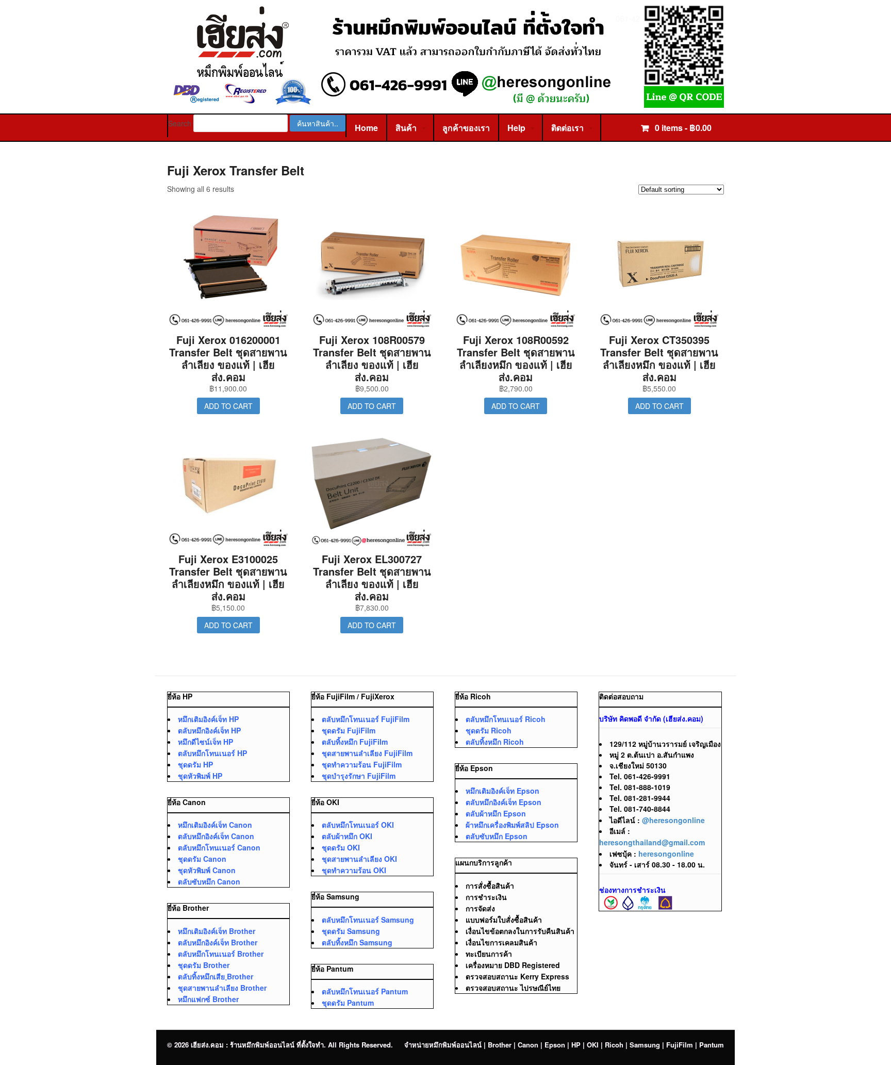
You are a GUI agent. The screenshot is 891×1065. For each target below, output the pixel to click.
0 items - (682, 128)
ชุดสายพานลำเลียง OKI (359, 859)
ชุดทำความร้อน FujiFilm (362, 764)
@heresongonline (673, 820)
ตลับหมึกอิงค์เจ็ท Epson (503, 802)
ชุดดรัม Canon (202, 859)
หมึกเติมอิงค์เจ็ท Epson (502, 790)
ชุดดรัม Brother (203, 965)
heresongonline (666, 853)
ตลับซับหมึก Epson (496, 836)
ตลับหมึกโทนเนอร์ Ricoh (506, 719)
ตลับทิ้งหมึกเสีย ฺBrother (215, 976)
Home (366, 128)
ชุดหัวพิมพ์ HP (200, 776)
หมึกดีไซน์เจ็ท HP (205, 741)
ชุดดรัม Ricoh (489, 730)
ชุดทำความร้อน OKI (354, 870)
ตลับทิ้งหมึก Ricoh (495, 741)
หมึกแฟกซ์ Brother (208, 999)
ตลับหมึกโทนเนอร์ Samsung (368, 919)
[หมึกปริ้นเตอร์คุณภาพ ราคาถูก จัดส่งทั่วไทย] (445, 102)
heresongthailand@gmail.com (652, 842)
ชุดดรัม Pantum (348, 1002)
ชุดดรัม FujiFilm (348, 730)
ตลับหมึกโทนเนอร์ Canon (219, 847)
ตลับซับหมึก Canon (209, 881)
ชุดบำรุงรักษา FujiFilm (358, 776)
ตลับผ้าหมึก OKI (347, 836)
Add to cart (228, 406)
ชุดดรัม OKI (341, 847)
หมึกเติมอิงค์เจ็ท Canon (215, 825)
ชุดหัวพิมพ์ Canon (207, 870)
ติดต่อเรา (567, 128)
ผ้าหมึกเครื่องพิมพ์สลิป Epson (512, 825)
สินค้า (406, 128)
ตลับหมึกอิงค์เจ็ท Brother (217, 942)
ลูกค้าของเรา (466, 128)
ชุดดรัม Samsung (351, 931)
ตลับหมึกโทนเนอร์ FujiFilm (365, 719)
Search (179, 123)
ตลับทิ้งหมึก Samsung (357, 942)
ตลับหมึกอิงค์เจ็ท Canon (216, 836)
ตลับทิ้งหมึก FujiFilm (355, 741)
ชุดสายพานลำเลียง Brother (222, 987)
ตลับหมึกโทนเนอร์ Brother (220, 953)
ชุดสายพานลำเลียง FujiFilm (367, 753)
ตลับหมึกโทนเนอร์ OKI (358, 825)
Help (516, 128)
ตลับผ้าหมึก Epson (496, 813)
